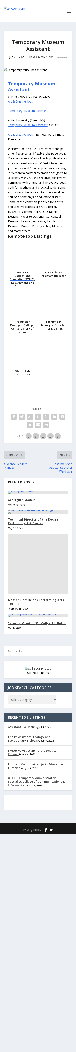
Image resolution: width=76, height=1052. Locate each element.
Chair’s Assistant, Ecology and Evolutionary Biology (29, 738)
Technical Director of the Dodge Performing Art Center (33, 521)
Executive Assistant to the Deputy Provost (32, 752)
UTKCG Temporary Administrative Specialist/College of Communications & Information (36, 781)
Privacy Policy (32, 830)
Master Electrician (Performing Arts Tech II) (36, 602)
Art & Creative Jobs (41, 57)
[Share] (14, 417)
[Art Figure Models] (38, 492)
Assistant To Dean (21, 727)
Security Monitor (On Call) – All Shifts (37, 623)
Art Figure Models (22, 500)
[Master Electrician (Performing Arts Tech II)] (38, 564)
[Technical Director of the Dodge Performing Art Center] (38, 512)
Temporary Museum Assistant (31, 86)
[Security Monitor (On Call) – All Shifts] (38, 615)
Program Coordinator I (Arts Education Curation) (35, 766)
